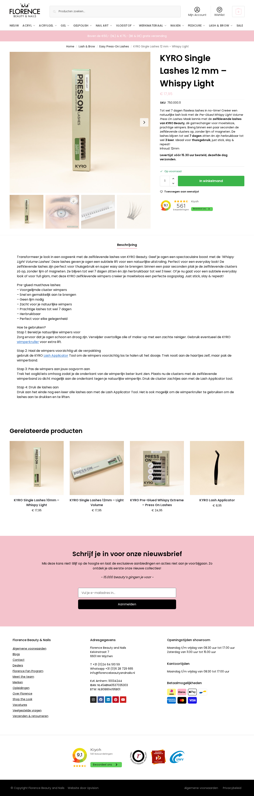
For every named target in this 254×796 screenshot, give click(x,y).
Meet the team (23, 677)
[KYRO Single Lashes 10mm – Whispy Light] (37, 468)
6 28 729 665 (124, 669)
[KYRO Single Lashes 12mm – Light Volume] (97, 468)
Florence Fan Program (28, 671)
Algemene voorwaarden (29, 649)
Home (70, 46)
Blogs (16, 654)
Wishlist (219, 15)
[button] (238, 11)
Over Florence (22, 694)
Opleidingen (21, 688)
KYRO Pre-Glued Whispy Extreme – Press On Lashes (157, 502)
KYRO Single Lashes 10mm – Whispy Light (36, 502)
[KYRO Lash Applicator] (217, 468)
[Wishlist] (58, 447)
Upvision (93, 788)
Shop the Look (22, 699)
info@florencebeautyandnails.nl (112, 673)
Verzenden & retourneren (30, 716)
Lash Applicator (56, 355)
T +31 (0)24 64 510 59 (105, 664)
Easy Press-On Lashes (114, 46)
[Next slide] (144, 122)
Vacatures (20, 705)
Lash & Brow (87, 46)
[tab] (127, 245)
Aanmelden (127, 604)
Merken (18, 682)
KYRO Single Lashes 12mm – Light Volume (97, 502)
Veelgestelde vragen (27, 710)
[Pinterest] (115, 699)
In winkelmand (211, 181)
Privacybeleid (232, 788)
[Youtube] (123, 699)
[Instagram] (93, 699)
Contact (18, 660)
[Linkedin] (108, 699)
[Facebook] (101, 699)
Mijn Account (197, 15)
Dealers (18, 665)
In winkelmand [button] (36, 519)
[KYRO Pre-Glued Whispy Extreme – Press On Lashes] (157, 468)
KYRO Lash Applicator (217, 500)
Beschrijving (127, 244)
